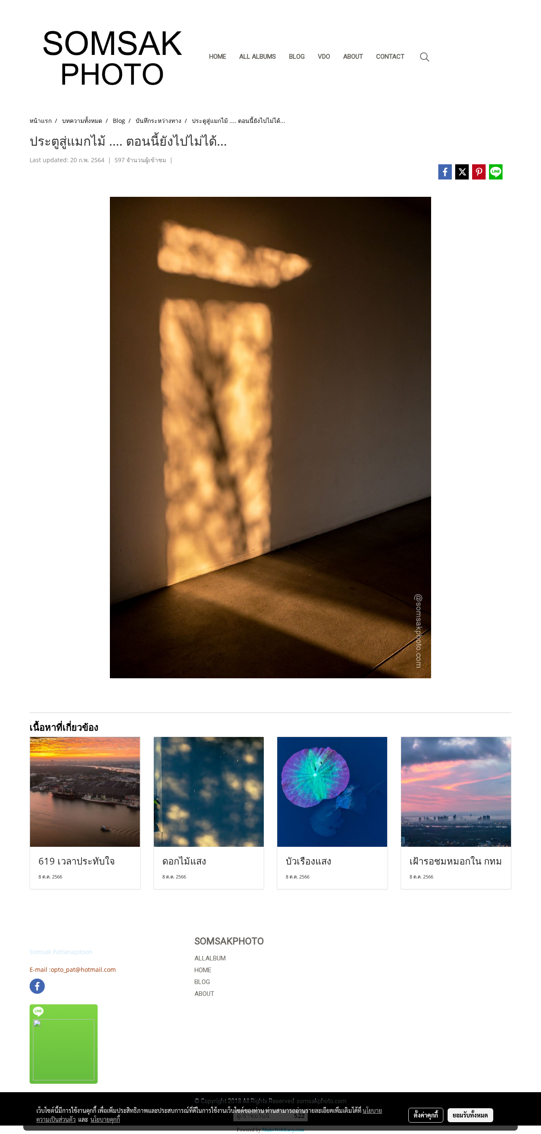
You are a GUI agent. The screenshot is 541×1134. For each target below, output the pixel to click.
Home (217, 56)
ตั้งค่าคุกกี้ (426, 1115)
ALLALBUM (210, 958)
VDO (324, 56)
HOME (202, 970)
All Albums (257, 56)
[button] (424, 57)
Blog (297, 56)
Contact (390, 56)
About (353, 56)
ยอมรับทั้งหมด (470, 1115)
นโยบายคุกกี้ (105, 1119)
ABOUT (204, 994)
